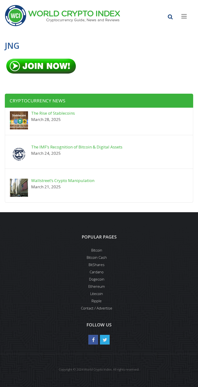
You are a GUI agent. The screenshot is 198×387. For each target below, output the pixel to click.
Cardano (97, 271)
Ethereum (96, 286)
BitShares (97, 264)
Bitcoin (96, 250)
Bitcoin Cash (97, 257)
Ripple (97, 300)
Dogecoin (96, 279)
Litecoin (96, 293)
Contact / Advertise (96, 308)
